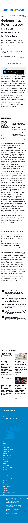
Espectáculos (6, 457)
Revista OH (6, 451)
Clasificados (6, 483)
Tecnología (6, 475)
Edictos (5, 494)
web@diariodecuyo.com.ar (12, 502)
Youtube (16, 419)
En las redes (6, 465)
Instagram (7, 419)
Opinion (5, 469)
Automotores (6, 486)
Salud (4, 473)
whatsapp (19, 419)
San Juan (5, 442)
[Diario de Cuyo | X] (21, 10)
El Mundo (5, 461)
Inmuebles (5, 484)
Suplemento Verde (8, 449)
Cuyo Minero (6, 447)
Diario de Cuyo (3, 15)
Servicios (5, 490)
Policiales (5, 453)
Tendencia (5, 477)
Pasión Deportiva (7, 455)
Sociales (5, 471)
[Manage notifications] (25, 511)
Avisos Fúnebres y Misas (9, 492)
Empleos (5, 488)
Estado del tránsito (8, 479)
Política (5, 444)
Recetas (5, 463)
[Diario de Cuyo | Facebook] (15, 10)
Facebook (4, 419)
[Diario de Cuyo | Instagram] (18, 10)
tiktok (10, 419)
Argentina (5, 459)
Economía (12, 15)
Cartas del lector (7, 467)
